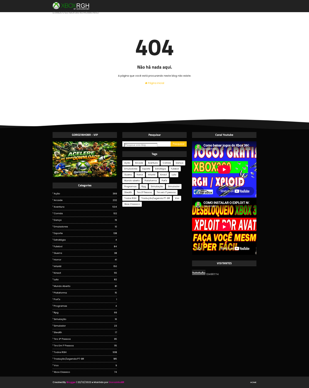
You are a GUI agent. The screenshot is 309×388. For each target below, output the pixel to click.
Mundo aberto (85, 286)
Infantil (85, 266)
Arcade (85, 200)
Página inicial (155, 83)
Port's (85, 299)
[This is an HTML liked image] (85, 176)
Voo (85, 365)
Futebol (85, 246)
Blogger (71, 382)
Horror (85, 259)
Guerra (85, 253)
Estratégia (85, 240)
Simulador (85, 325)
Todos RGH (85, 352)
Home (253, 382)
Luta (85, 279)
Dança (85, 220)
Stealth (85, 332)
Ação (85, 193)
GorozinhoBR (116, 382)
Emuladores (85, 226)
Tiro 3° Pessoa (85, 339)
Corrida (85, 213)
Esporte (85, 233)
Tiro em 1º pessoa (85, 345)
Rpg (85, 312)
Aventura (85, 206)
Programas (85, 306)
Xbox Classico (85, 372)
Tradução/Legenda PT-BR (85, 358)
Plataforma (85, 292)
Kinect (85, 273)
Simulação (85, 319)
